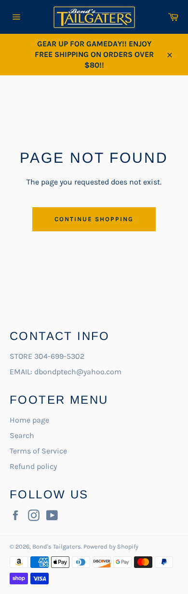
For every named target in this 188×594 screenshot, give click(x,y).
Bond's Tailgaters (56, 546)
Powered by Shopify (110, 546)
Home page (29, 419)
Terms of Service (38, 450)
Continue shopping (93, 219)
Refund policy (33, 466)
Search (22, 435)
